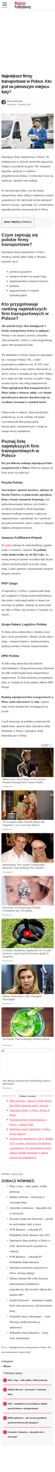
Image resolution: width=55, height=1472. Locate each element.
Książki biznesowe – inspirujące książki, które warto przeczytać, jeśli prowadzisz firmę (31, 1305)
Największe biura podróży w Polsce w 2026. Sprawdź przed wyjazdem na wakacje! (30, 1246)
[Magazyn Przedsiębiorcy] (23, 5)
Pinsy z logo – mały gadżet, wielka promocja (27, 1380)
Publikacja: (19, 104)
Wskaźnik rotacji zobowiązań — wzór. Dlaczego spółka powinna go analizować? (30, 1322)
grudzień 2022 (17, 1174)
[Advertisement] (27, 42)
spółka (8, 545)
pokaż (26, 222)
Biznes (4, 1347)
